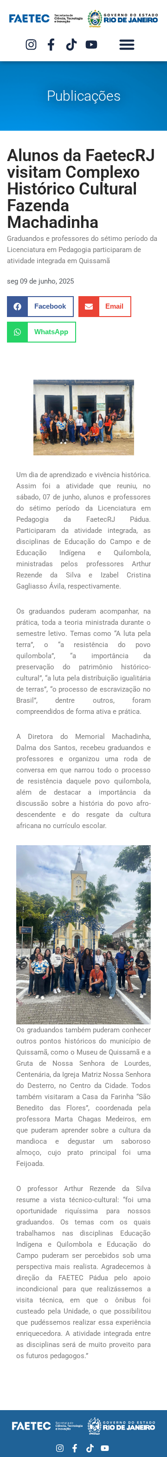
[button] (127, 44)
